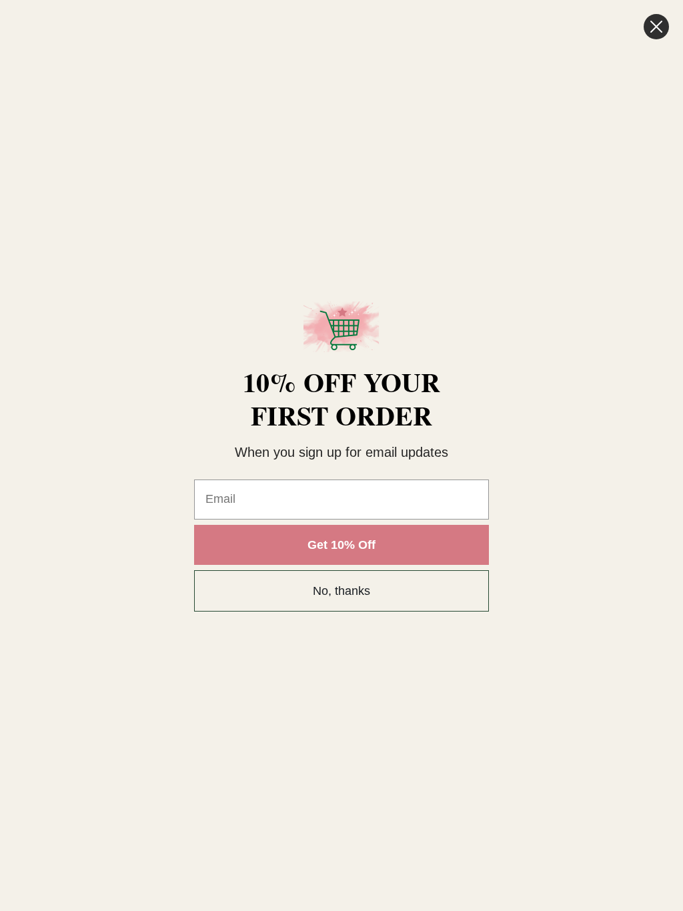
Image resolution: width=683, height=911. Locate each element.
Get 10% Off (341, 545)
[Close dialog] (656, 26)
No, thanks (341, 591)
